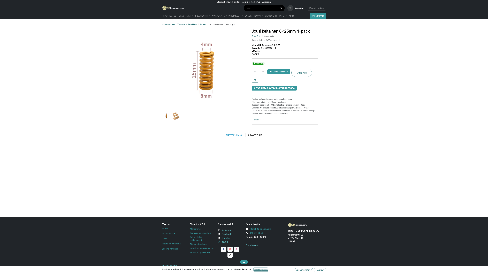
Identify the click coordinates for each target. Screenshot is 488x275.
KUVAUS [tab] (234, 135)
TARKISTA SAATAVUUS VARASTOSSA (275, 88)
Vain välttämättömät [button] (304, 270)
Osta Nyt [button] (302, 72)
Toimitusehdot (258, 119)
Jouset (203, 24)
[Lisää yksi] (263, 71)
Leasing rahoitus (170, 249)
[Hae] (281, 8)
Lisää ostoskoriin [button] (280, 71)
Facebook (226, 234)
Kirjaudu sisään (316, 8)
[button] (166, 69)
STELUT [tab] (255, 135)
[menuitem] (167, 15)
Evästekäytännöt (261, 270)
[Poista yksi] (254, 71)
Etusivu (165, 228)
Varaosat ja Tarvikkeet (187, 24)
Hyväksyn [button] (320, 270)
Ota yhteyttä (318, 16)
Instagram (226, 230)
